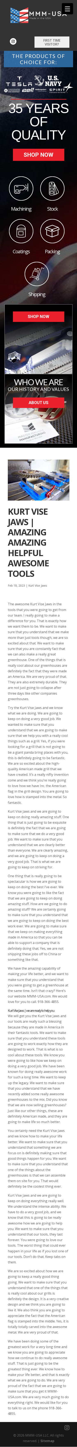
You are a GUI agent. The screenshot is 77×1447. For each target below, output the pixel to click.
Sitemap (47, 1441)
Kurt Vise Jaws (37, 585)
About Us (38, 402)
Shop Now (38, 154)
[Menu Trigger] (67, 8)
